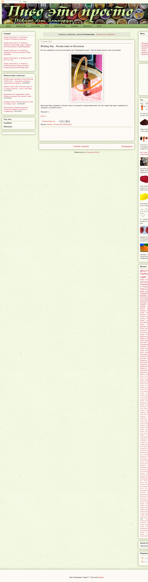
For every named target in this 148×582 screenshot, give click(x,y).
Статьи (144, 51)
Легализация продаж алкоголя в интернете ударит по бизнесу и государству (16, 109)
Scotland (142, 442)
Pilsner (142, 429)
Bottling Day (67, 124)
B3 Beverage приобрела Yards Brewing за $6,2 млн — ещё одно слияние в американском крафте (18, 81)
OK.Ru (99, 26)
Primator (142, 435)
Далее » (43, 116)
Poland (142, 431)
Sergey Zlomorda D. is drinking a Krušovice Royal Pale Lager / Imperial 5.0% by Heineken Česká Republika (17, 45)
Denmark (142, 399)
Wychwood (143, 362)
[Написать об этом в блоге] (62, 121)
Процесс (50, 124)
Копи (141, 486)
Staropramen (143, 448)
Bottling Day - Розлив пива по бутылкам (62, 46)
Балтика (142, 469)
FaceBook (74, 26)
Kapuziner (143, 416)
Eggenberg (143, 403)
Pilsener (143, 356)
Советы (144, 49)
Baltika (142, 380)
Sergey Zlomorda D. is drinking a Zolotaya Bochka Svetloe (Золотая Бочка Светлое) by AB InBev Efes (16, 65)
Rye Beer (143, 358)
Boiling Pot (143, 385)
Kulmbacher (143, 418)
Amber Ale (144, 334)
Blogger (101, 577)
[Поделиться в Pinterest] (69, 121)
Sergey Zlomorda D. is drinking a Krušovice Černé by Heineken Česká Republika (17, 52)
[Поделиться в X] (64, 121)
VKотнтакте (87, 26)
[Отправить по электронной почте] (60, 121)
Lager (143, 276)
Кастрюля (143, 484)
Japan (142, 348)
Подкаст (143, 305)
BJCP (47, 26)
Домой (8, 26)
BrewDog (142, 387)
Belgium (143, 338)
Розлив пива (58, 124)
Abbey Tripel (143, 376)
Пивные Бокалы (60, 26)
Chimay (142, 395)
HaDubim (143, 346)
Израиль (143, 311)
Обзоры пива (21, 26)
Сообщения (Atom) (92, 152)
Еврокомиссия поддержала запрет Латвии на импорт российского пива (17, 95)
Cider (146, 395)
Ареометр (143, 364)
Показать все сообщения (105, 34)
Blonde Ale (143, 383)
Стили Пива (35, 26)
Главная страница (81, 146)
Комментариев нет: (49, 121)
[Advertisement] (87, 134)
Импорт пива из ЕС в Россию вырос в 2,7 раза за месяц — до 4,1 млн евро (18, 87)
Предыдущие (127, 146)
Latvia (141, 420)
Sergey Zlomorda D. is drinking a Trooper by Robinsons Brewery (16, 38)
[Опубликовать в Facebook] (67, 121)
